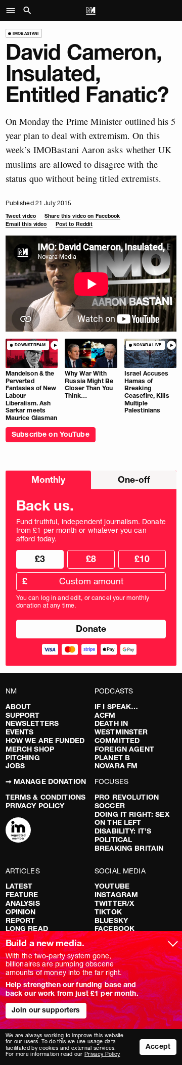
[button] (13, 10)
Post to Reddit (74, 224)
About (18, 706)
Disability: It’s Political (123, 835)
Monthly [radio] (48, 479)
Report (20, 920)
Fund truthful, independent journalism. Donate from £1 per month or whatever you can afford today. (91, 530)
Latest (19, 886)
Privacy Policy (35, 805)
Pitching (23, 757)
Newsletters (32, 723)
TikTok (108, 911)
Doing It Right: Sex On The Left (132, 818)
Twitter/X (114, 903)
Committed (117, 740)
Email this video (26, 224)
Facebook (114, 928)
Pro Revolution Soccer (127, 801)
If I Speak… (117, 706)
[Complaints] (18, 831)
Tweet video (21, 216)
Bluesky (111, 920)
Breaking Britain (129, 848)
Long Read (27, 928)
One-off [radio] (134, 479)
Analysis (23, 903)
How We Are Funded (45, 740)
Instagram (116, 894)
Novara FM (116, 765)
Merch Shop (30, 749)
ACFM (105, 715)
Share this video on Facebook (82, 216)
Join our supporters (46, 1009)
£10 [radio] (142, 558)
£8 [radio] (91, 558)
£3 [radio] (40, 558)
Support (23, 715)
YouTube (112, 886)
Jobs (15, 765)
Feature (22, 894)
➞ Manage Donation (46, 781)
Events (20, 731)
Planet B (112, 757)
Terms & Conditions (46, 797)
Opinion (21, 911)
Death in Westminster (121, 727)
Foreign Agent (124, 749)
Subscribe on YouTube (50, 434)
